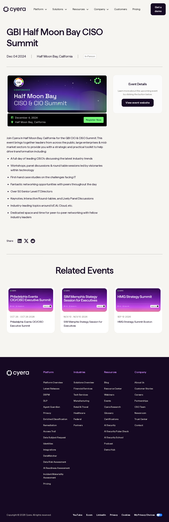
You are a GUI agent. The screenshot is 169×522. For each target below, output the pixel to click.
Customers (120, 9)
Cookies (125, 515)
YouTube (77, 515)
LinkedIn (101, 515)
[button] (40, 9)
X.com (89, 515)
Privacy (114, 515)
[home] (14, 9)
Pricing (136, 9)
